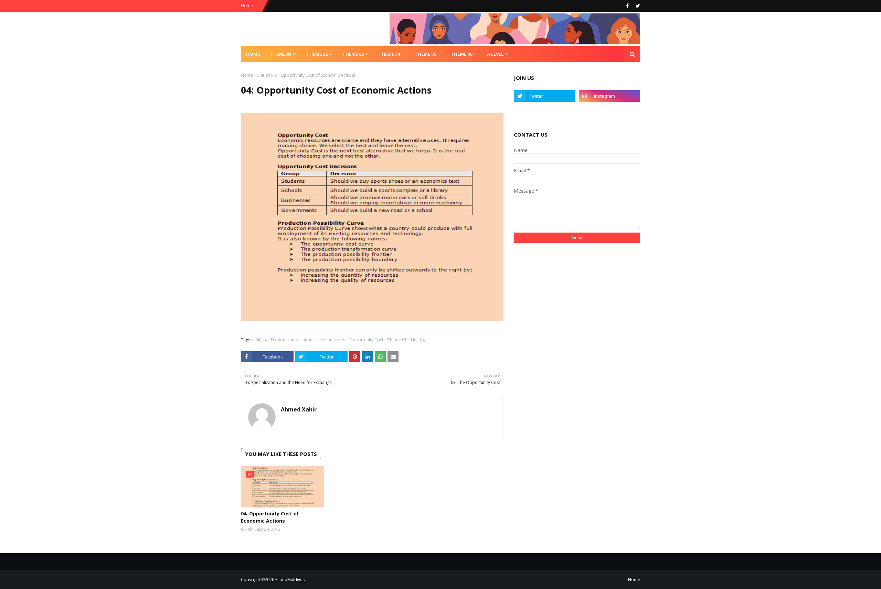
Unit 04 (263, 75)
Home (247, 6)
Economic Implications (293, 340)
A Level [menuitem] (495, 54)
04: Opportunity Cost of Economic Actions (270, 517)
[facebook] (627, 6)
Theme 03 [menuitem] (353, 54)
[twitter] (637, 6)
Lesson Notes (332, 340)
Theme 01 (397, 340)
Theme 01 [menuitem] (280, 54)
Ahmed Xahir (299, 409)
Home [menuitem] (253, 54)
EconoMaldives (290, 579)
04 (257, 340)
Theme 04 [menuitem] (389, 54)
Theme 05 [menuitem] (425, 54)
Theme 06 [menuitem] (461, 54)
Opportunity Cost (366, 340)
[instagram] (609, 96)
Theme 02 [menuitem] (317, 54)
